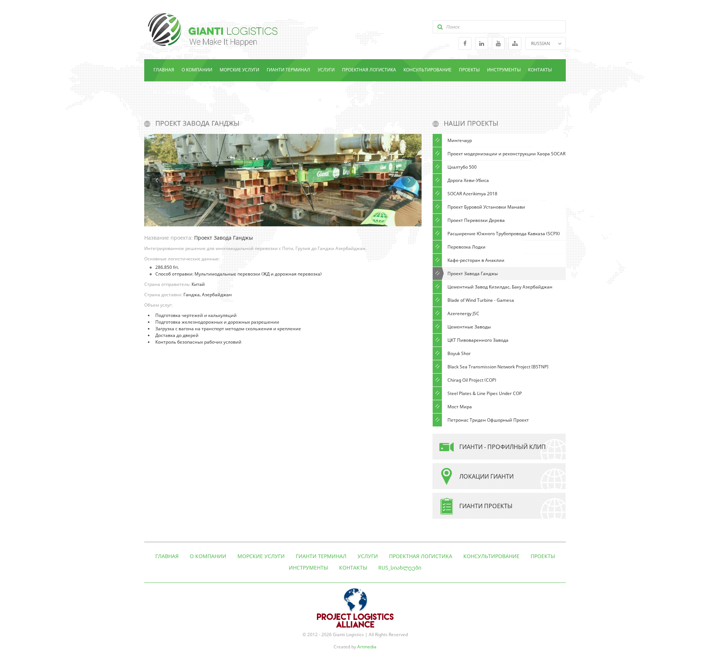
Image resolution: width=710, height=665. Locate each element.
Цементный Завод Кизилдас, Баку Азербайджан (499, 287)
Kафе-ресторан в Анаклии (475, 260)
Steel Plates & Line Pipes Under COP (484, 393)
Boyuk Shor (459, 353)
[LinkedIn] (481, 43)
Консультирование (427, 70)
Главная (163, 70)
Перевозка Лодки (466, 247)
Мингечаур (459, 140)
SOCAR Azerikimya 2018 (472, 193)
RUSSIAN (540, 43)
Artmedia (366, 647)
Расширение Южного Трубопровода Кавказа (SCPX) (503, 233)
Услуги (326, 70)
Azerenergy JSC (463, 313)
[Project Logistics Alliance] (355, 591)
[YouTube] (498, 43)
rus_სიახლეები (171, 92)
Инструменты (504, 70)
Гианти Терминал (288, 70)
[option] (283, 180)
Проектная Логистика (369, 70)
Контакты (540, 70)
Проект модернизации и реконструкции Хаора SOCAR (506, 154)
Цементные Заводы (469, 327)
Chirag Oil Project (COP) (471, 380)
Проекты (469, 70)
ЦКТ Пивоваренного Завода (477, 340)
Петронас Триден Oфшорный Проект (488, 420)
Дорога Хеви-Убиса (468, 180)
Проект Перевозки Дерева (476, 220)
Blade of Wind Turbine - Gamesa (480, 300)
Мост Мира (459, 407)
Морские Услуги (239, 70)
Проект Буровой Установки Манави (486, 207)
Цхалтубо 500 (462, 167)
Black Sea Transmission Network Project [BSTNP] (497, 367)
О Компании (197, 70)
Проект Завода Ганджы (472, 273)
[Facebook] (465, 43)
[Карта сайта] (514, 43)
